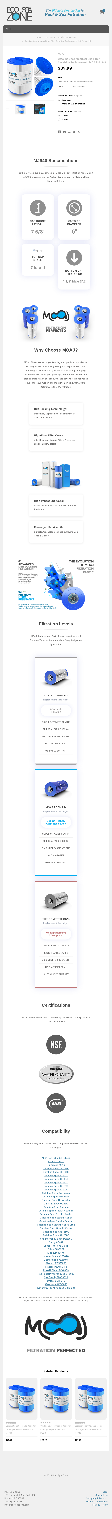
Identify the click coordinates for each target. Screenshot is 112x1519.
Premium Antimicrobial (73, 104)
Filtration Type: (70, 96)
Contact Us (101, 1495)
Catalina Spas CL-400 (56, 1182)
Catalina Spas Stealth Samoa (56, 1221)
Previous (7, 108)
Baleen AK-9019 (56, 1165)
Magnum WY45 (56, 1252)
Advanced (67, 100)
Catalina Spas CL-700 (56, 1186)
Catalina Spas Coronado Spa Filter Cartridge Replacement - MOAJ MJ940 (21, 1429)
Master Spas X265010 (56, 1256)
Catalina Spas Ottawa (56, 1203)
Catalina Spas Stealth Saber (56, 1217)
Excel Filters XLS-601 (56, 1245)
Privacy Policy (100, 1504)
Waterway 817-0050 (56, 1284)
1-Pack (65, 116)
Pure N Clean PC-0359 (56, 1270)
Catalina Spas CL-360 (56, 1179)
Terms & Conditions (97, 1501)
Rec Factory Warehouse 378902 (56, 1273)
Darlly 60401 (56, 1242)
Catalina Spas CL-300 (56, 1175)
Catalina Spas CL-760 (56, 1189)
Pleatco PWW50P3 (56, 1263)
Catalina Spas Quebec (56, 1207)
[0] (101, 13)
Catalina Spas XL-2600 (56, 1235)
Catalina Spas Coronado (56, 1193)
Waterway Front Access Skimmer (56, 1288)
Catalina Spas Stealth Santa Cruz (56, 1224)
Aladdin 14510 (56, 1161)
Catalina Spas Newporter (56, 1200)
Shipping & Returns (97, 1498)
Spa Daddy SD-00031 (56, 1277)
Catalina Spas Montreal (56, 1196)
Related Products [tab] (56, 1371)
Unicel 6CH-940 (56, 1281)
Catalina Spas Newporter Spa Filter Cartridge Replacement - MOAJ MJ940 (55, 1429)
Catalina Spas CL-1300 (56, 1168)
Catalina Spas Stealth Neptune (56, 1210)
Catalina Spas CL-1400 (56, 1172)
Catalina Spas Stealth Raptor (56, 1214)
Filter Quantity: (70, 111)
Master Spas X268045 (56, 1259)
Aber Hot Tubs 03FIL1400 (56, 1158)
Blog (105, 1492)
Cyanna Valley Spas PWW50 (56, 1238)
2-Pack (65, 119)
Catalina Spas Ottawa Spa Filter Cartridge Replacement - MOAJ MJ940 (88, 1429)
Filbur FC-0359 (56, 1249)
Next (52, 108)
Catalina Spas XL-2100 (56, 1231)
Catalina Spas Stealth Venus (56, 1228)
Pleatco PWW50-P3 (56, 1266)
